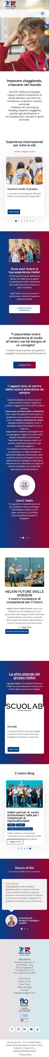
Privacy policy (25, 1054)
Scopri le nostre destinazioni (24, 309)
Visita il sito (13, 749)
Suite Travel (24, 984)
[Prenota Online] (46, 32)
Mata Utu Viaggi (24, 987)
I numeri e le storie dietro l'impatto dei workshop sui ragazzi (24, 815)
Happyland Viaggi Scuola (24, 993)
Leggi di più (26, 627)
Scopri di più (14, 211)
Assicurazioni (24, 978)
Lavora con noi (24, 981)
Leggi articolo (15, 841)
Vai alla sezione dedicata (17, 631)
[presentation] (4, 39)
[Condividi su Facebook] (46, 26)
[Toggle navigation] (42, 13)
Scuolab (24, 990)
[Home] (10, 4)
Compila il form (24, 365)
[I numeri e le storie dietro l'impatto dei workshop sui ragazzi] (24, 794)
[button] (16, 222)
